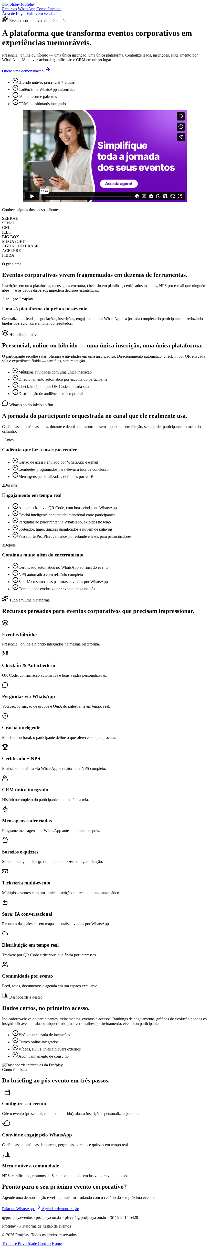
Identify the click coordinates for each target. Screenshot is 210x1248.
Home (57, 1243)
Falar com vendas (41, 13)
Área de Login (14, 13)
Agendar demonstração (60, 1209)
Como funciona (48, 9)
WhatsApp (26, 9)
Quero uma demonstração (23, 71)
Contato (44, 1243)
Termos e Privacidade (20, 1243)
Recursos (9, 9)
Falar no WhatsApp (18, 1209)
